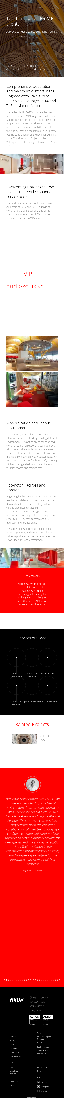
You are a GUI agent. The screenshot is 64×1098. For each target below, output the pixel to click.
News (39, 1071)
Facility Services (43, 1047)
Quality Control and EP (15, 1057)
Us (11, 1033)
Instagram (45, 1086)
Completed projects (14, 1072)
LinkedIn (44, 1082)
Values (12, 1044)
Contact (13, 1078)
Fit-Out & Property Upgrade (44, 1037)
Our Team (13, 1048)
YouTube (44, 1091)
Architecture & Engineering (42, 1052)
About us (13, 1036)
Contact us (14, 1081)
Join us (12, 1085)
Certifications (14, 1052)
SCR (11, 1062)
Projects (13, 1067)
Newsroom (42, 1067)
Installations (41, 1043)
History (12, 1040)
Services (41, 1033)
